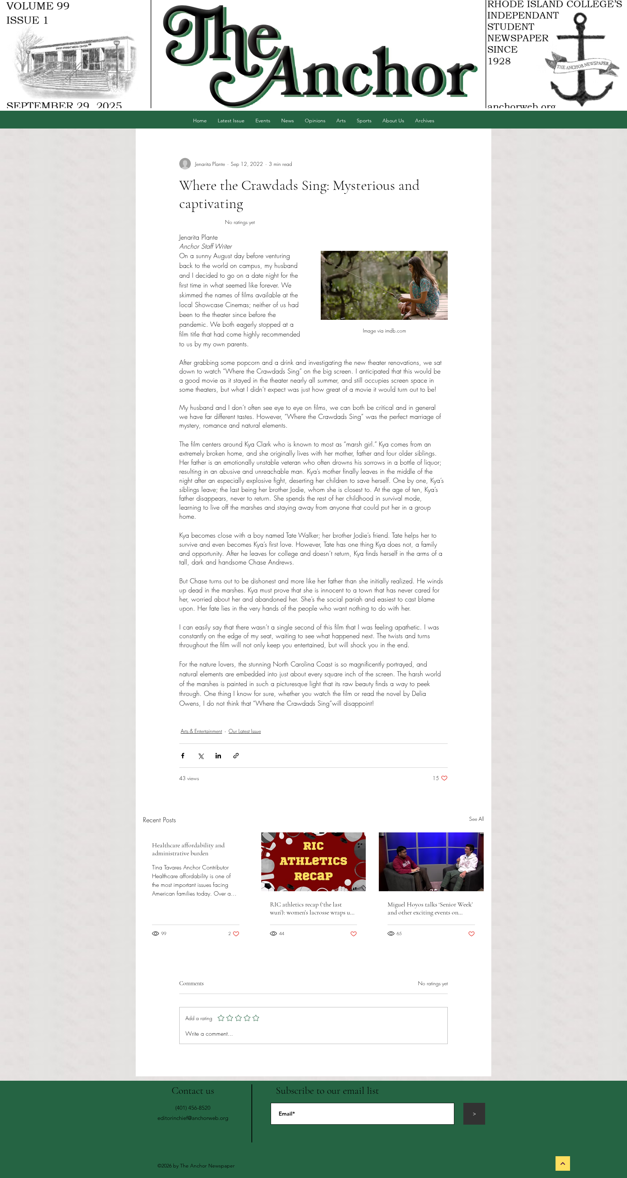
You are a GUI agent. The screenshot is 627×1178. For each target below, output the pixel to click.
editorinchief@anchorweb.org (192, 1117)
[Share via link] (236, 755)
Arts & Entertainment (201, 730)
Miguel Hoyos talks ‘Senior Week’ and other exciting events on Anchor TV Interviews (430, 908)
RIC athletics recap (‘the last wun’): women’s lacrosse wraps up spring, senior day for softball (311, 908)
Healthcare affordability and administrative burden (188, 849)
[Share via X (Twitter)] (200, 755)
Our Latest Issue (245, 730)
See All (476, 818)
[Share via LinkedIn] (218, 755)
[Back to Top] (563, 1163)
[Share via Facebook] (182, 755)
